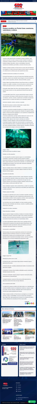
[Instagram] (31, 303)
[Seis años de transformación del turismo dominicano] (18, 331)
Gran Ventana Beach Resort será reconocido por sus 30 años (29, 320)
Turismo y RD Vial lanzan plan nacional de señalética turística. (7, 337)
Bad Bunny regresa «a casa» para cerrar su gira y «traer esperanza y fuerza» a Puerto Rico (27, 348)
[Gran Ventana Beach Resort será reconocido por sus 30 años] (30, 314)
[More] (33, 303)
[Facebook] (26, 303)
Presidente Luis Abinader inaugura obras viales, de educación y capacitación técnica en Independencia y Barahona (27, 368)
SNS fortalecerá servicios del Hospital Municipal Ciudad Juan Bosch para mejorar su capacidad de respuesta (26, 363)
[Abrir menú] (32, 18)
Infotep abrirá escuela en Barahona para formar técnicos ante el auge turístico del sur (27, 353)
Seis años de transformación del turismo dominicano (17, 337)
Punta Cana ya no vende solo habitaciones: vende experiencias (29, 337)
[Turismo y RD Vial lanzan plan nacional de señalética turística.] (7, 331)
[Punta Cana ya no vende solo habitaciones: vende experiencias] (30, 331)
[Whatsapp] (29, 303)
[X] (27, 303)
